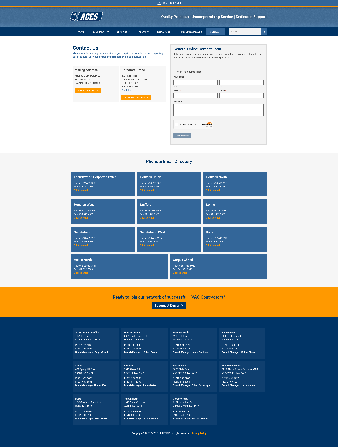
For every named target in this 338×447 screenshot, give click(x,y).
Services (122, 31)
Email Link (127, 90)
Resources (163, 31)
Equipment (99, 31)
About (142, 31)
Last (221, 86)
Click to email (81, 190)
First (175, 86)
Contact (215, 31)
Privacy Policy (199, 433)
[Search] (264, 31)
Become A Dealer (191, 31)
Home (81, 31)
